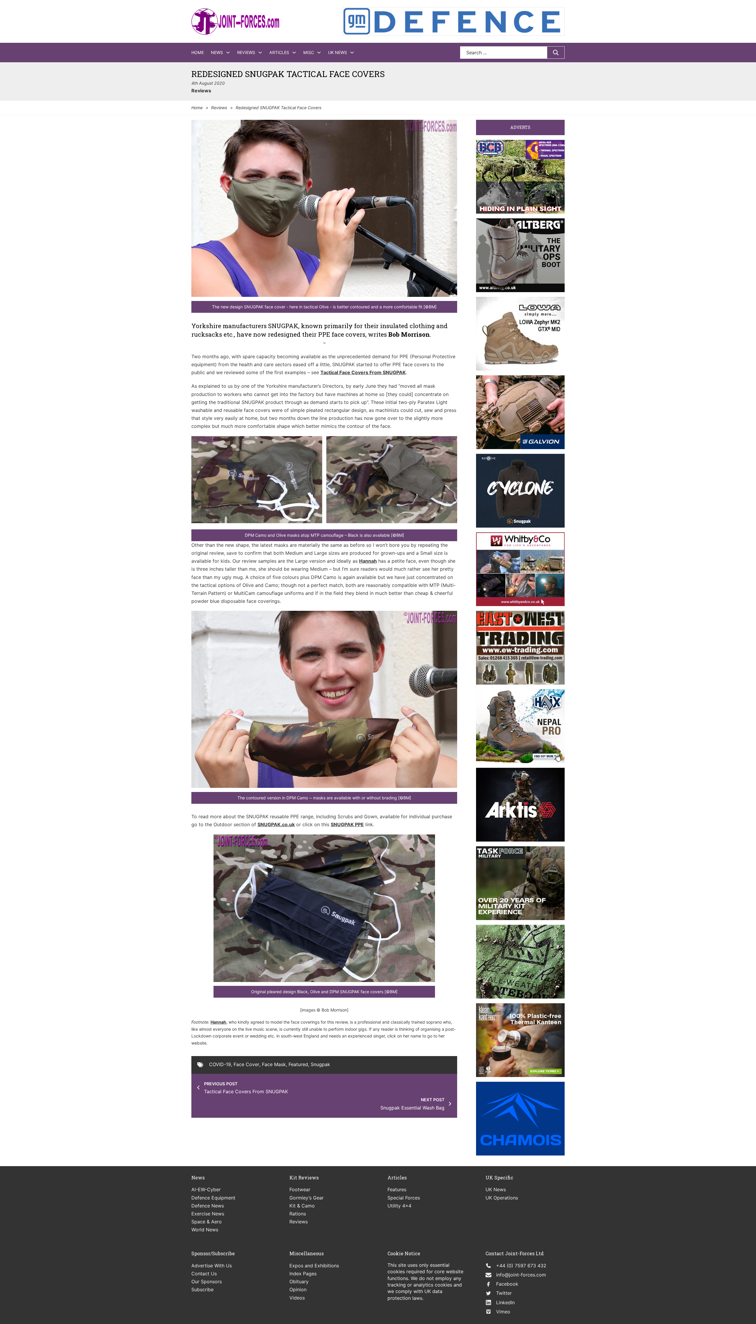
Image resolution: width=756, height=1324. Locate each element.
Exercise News (207, 1214)
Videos (297, 1298)
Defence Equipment (213, 1198)
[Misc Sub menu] (319, 52)
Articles (279, 52)
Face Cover (246, 1064)
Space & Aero (206, 1222)
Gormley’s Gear (306, 1198)
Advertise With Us (211, 1266)
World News (204, 1230)
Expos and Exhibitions (314, 1266)
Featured (298, 1064)
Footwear (299, 1189)
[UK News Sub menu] (352, 52)
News (217, 52)
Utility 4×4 (399, 1206)
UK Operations (501, 1198)
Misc (308, 52)
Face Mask (274, 1064)
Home (197, 52)
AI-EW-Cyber (206, 1189)
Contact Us (204, 1273)
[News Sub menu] (228, 52)
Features (396, 1189)
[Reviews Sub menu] (260, 52)
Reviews (246, 52)
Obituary (299, 1281)
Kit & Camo (302, 1206)
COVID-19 (220, 1064)
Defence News (207, 1206)
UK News (337, 52)
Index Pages (303, 1273)
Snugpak (320, 1064)
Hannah (368, 561)
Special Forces (403, 1198)
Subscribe (202, 1289)
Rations (297, 1214)
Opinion (298, 1289)
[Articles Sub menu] (294, 52)
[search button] (556, 52)
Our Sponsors (206, 1281)
